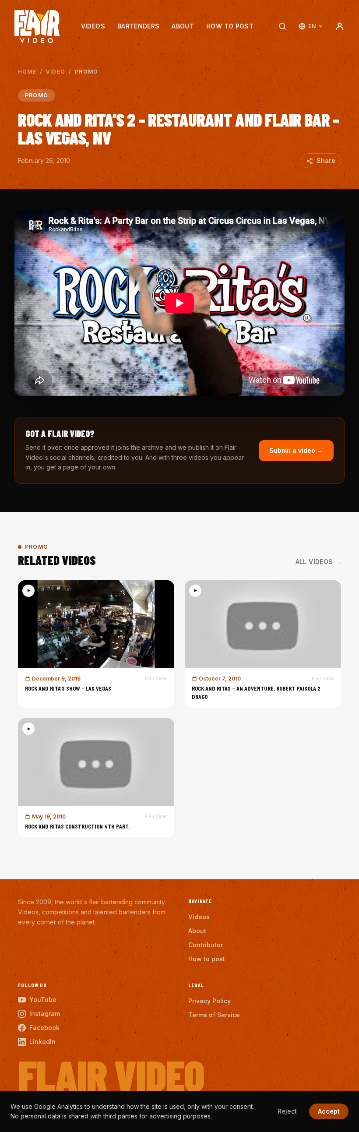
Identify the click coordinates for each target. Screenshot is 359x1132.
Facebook (44, 1027)
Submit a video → (296, 450)
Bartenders (138, 26)
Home (27, 71)
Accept (329, 1111)
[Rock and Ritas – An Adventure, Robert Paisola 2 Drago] (263, 644)
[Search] (282, 26)
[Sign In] (340, 26)
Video (55, 71)
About (183, 26)
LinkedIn (42, 1041)
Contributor (205, 945)
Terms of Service (214, 1015)
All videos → (318, 561)
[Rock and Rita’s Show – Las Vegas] (96, 644)
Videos (93, 26)
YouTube (42, 999)
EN (312, 26)
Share (326, 160)
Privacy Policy (209, 1001)
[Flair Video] (37, 26)
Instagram (44, 1013)
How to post (229, 26)
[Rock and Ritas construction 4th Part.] (96, 777)
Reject (287, 1111)
